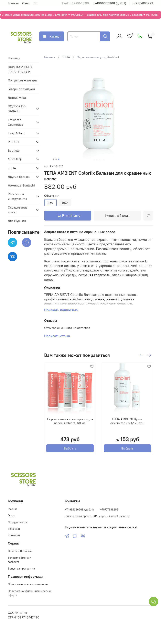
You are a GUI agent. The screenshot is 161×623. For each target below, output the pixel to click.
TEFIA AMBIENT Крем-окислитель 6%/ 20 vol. (127, 421)
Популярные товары (22, 80)
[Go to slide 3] (58, 159)
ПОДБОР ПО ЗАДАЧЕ (17, 108)
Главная (13, 3)
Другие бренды (19, 177)
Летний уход (17, 98)
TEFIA (66, 57)
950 (65, 203)
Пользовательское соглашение (28, 584)
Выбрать (70, 448)
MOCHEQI (15, 159)
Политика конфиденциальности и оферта (29, 593)
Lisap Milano (16, 133)
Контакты (14, 535)
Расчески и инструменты (17, 196)
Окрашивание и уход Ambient (98, 57)
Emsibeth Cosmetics (15, 122)
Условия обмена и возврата (19, 560)
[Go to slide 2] (56, 159)
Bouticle (14, 150)
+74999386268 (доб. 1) (109, 3)
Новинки (14, 58)
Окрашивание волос (17, 209)
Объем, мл (51, 196)
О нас (26, 3)
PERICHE (14, 142)
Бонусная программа (21, 568)
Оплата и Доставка (20, 551)
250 (50, 203)
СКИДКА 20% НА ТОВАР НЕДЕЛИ (20, 69)
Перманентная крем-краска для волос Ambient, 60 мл (70, 421)
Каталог (55, 36)
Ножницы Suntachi (21, 185)
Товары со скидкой (21, 89)
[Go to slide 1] (53, 159)
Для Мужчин (17, 221)
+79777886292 (142, 3)
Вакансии (14, 529)
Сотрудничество (18, 522)
